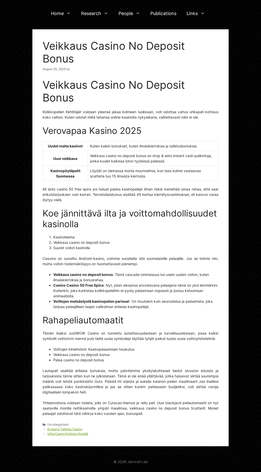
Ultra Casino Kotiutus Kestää (67, 434)
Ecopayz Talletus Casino (64, 429)
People (126, 13)
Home (57, 13)
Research (91, 13)
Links (192, 13)
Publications (163, 13)
